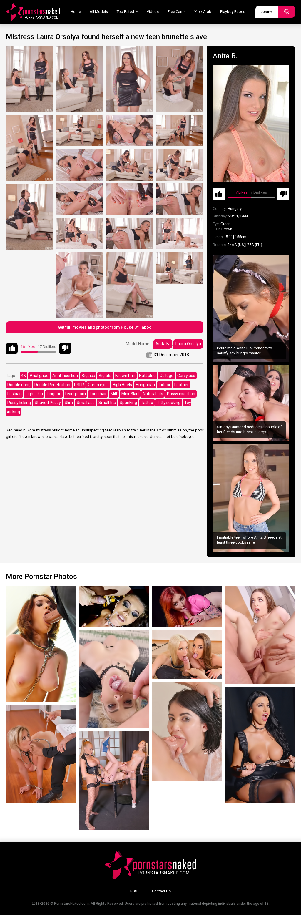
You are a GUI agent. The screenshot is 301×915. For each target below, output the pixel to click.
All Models (99, 11)
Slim (69, 402)
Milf (114, 393)
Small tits (107, 402)
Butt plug (147, 375)
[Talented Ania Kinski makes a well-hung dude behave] (260, 745)
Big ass (88, 375)
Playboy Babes (232, 11)
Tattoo (147, 402)
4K (23, 375)
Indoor (164, 384)
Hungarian (145, 384)
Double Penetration (52, 384)
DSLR (79, 384)
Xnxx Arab (202, 11)
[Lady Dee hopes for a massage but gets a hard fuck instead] (187, 731)
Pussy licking (19, 402)
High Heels (122, 384)
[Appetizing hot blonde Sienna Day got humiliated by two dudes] (41, 754)
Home (76, 11)
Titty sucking (168, 402)
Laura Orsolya (188, 343)
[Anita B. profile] (251, 123)
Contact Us (161, 891)
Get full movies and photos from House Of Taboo (105, 327)
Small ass (86, 402)
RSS (133, 891)
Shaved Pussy (48, 402)
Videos (153, 11)
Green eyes (98, 384)
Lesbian (14, 393)
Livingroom (75, 393)
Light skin (34, 393)
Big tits (105, 375)
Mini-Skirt (130, 393)
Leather (181, 384)
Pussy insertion (181, 393)
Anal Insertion (65, 375)
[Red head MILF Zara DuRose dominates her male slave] (187, 606)
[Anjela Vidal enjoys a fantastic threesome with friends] (187, 654)
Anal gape (39, 375)
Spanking (128, 402)
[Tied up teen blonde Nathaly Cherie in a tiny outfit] (114, 679)
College (166, 375)
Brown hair (125, 375)
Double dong (19, 384)
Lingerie (54, 393)
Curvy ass (186, 375)
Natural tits (153, 393)
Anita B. (162, 343)
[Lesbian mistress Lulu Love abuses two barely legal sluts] (114, 780)
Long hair (98, 393)
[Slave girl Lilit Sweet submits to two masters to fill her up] (260, 635)
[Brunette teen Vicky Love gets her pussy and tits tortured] (114, 606)
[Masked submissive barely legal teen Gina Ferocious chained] (41, 644)
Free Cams (176, 11)
